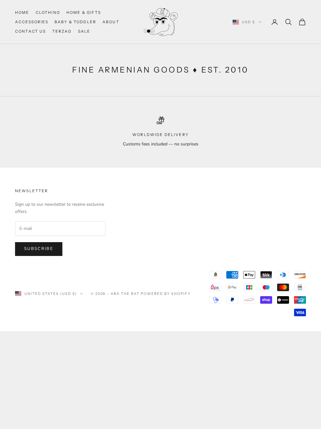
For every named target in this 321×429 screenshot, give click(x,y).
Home (22, 12)
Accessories (31, 21)
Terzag (62, 31)
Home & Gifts (83, 12)
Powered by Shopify (166, 293)
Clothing (48, 12)
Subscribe (38, 249)
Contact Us (30, 31)
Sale (84, 31)
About (111, 21)
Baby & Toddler (75, 21)
